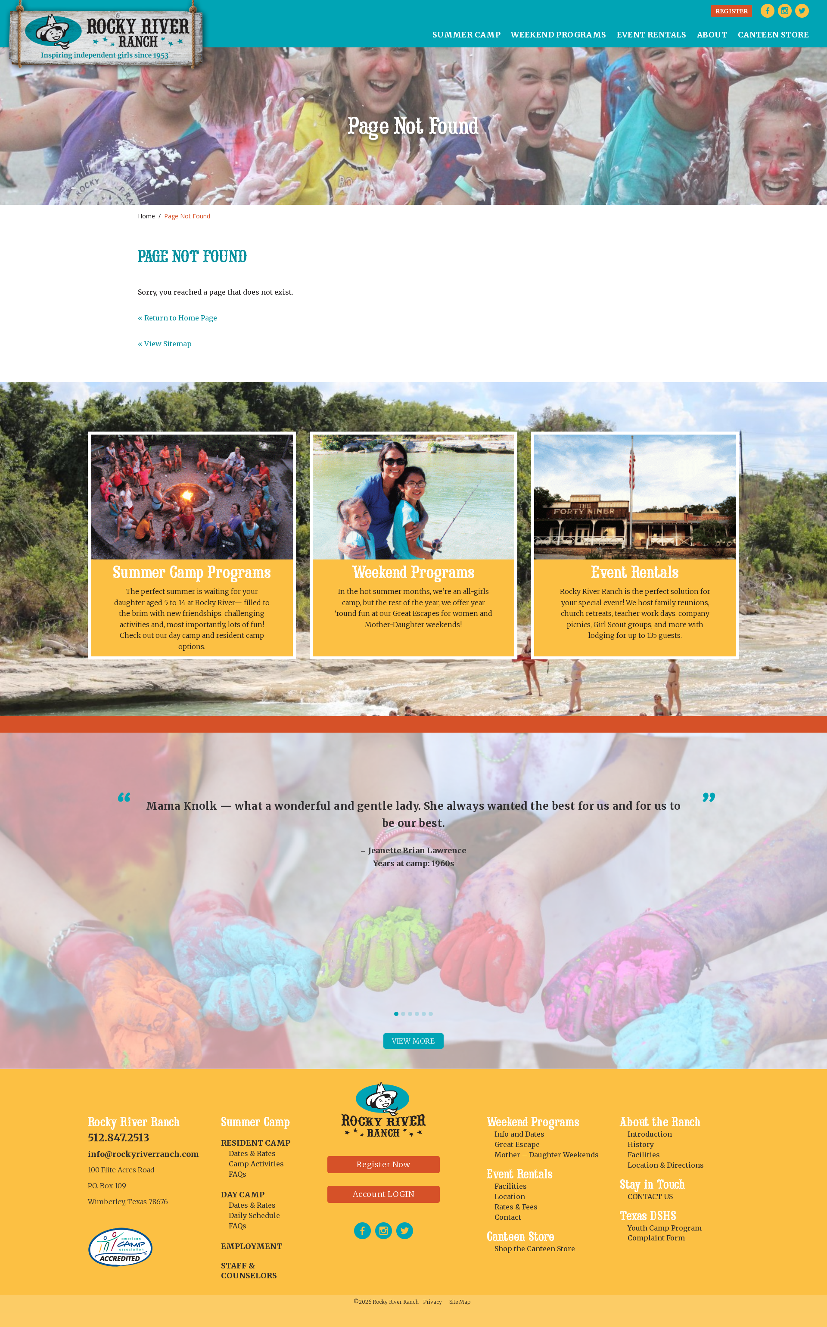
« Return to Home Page (177, 318)
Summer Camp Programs (192, 572)
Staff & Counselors (249, 1270)
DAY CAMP (242, 1195)
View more (413, 1041)
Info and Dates (519, 1134)
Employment (251, 1246)
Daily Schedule (254, 1215)
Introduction (650, 1134)
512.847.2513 (118, 1137)
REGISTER (731, 11)
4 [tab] (417, 1014)
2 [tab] (403, 1014)
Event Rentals (635, 572)
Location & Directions (666, 1165)
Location (509, 1196)
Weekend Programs (413, 572)
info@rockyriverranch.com (143, 1154)
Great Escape (517, 1144)
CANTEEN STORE (773, 35)
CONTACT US (650, 1196)
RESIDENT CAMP (255, 1143)
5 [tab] (424, 1014)
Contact (507, 1217)
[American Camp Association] (121, 1264)
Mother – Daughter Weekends (546, 1154)
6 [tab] (431, 1014)
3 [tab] (410, 1014)
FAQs (237, 1174)
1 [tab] (396, 1014)
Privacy (432, 1302)
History (641, 1144)
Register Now (383, 1164)
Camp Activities (256, 1163)
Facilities (510, 1186)
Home (146, 216)
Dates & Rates (252, 1153)
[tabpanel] (413, 833)
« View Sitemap (165, 343)
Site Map (459, 1302)
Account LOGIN (384, 1194)
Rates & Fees (516, 1207)
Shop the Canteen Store (534, 1248)
